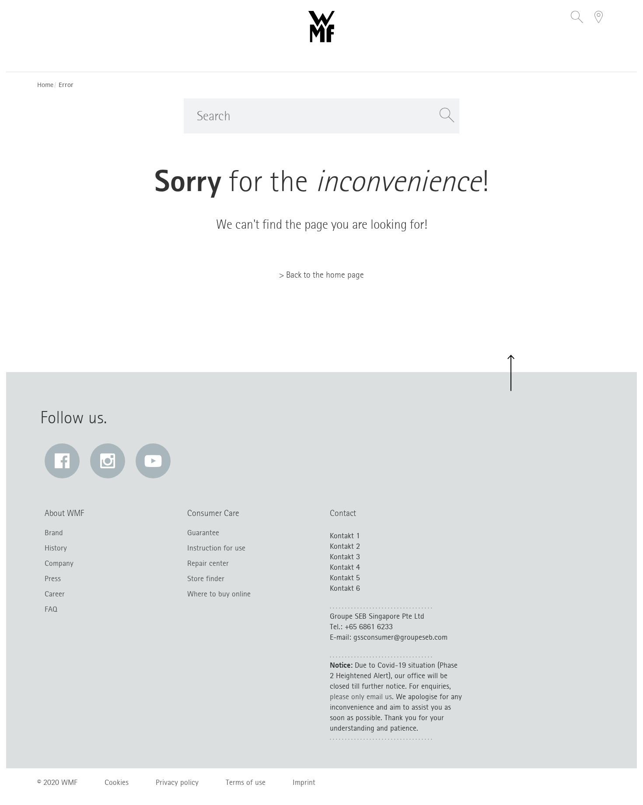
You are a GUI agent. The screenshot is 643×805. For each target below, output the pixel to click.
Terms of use (246, 782)
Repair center (208, 563)
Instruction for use (216, 548)
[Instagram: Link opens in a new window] (107, 460)
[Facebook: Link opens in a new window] (62, 460)
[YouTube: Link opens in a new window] (153, 460)
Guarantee (203, 532)
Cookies (117, 782)
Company (59, 563)
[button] (577, 18)
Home (45, 85)
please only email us (361, 696)
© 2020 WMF (57, 782)
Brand (54, 532)
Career (55, 593)
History (56, 548)
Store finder (205, 578)
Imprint (304, 782)
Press (53, 578)
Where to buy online (219, 593)
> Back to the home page (321, 274)
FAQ (51, 609)
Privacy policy (177, 782)
